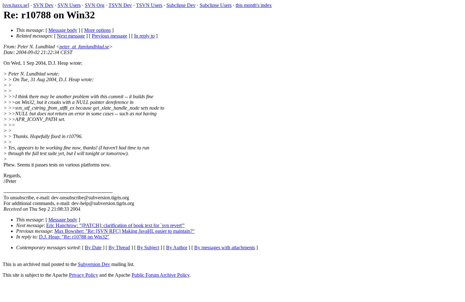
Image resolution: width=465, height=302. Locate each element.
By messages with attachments (224, 247)
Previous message (109, 36)
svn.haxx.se (16, 5)
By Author (176, 247)
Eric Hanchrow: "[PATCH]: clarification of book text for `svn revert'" (115, 225)
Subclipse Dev (180, 5)
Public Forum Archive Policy (160, 275)
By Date (93, 247)
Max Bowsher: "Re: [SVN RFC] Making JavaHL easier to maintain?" (124, 231)
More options (97, 30)
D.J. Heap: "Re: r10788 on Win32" (74, 236)
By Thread (119, 247)
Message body (62, 30)
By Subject (148, 247)
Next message (71, 36)
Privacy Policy (83, 275)
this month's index (254, 5)
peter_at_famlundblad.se (84, 46)
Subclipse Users (216, 5)
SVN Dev (43, 5)
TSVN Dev (120, 5)
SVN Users (69, 5)
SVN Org (94, 5)
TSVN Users (149, 5)
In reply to (144, 36)
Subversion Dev (94, 264)
